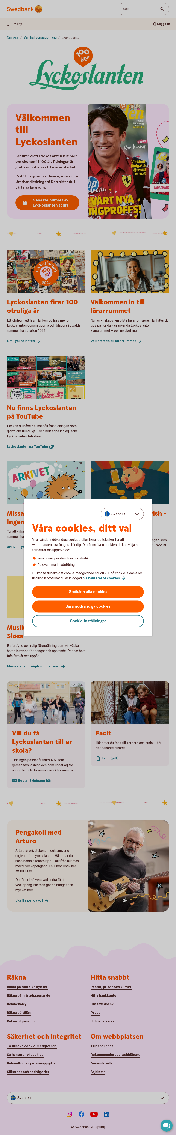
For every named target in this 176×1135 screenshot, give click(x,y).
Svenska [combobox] (118, 514)
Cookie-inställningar (88, 621)
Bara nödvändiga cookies (88, 606)
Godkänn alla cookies (88, 592)
